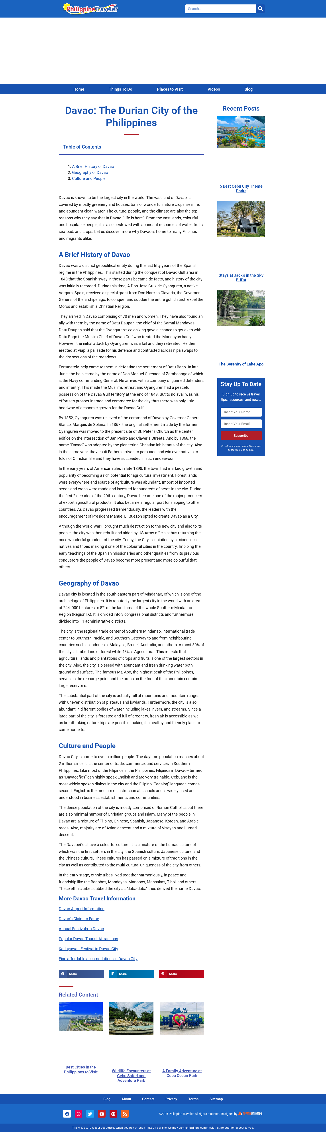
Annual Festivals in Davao (81, 928)
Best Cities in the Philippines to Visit (81, 1069)
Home (78, 89)
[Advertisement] (163, 51)
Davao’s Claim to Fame (79, 918)
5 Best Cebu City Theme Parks (241, 188)
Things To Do (120, 89)
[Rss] (125, 1114)
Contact (148, 1099)
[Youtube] (102, 1114)
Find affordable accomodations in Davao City (98, 958)
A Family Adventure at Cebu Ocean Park (182, 1073)
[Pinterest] (113, 1114)
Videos (214, 89)
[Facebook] (67, 1114)
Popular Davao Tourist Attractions (88, 938)
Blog (249, 89)
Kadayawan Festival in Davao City (88, 948)
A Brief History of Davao (93, 166)
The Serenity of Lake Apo (241, 364)
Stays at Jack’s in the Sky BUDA (241, 277)
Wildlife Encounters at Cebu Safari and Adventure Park (131, 1075)
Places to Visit (170, 89)
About (126, 1099)
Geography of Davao (90, 172)
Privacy (171, 1099)
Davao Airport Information (81, 908)
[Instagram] (78, 1114)
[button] (81, 974)
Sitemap (216, 1099)
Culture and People (89, 178)
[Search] (260, 8)
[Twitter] (90, 1114)
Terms (193, 1099)
